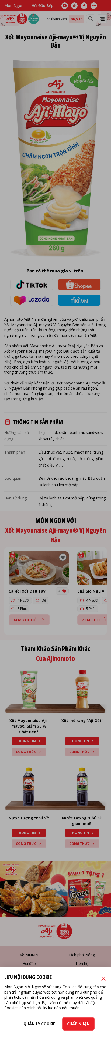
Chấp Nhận (78, 1023)
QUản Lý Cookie (39, 1023)
